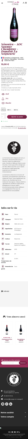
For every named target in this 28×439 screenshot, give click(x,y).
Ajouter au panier (17, 117)
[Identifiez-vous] (23, 2)
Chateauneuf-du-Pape (7, 340)
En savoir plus (22, 128)
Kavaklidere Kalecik (21, 340)
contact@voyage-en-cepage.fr (13, 399)
